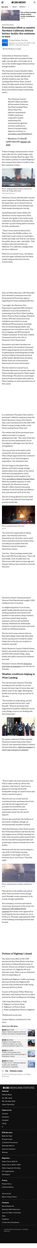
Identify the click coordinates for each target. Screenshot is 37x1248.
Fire (6, 1071)
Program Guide (7, 1139)
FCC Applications (8, 1171)
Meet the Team (7, 1136)
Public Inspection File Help (11, 1168)
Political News (7, 1094)
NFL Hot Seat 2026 (8, 1101)
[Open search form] (34, 2)
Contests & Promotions (10, 1142)
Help (3, 1216)
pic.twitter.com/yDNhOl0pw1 (20, 134)
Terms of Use (6, 1193)
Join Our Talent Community (11, 1212)
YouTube (5, 1113)
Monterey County (16, 1071)
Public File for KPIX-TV (9, 1161)
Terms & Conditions (8, 1149)
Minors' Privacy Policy (9, 1197)
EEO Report (6, 1174)
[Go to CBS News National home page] (18, 2)
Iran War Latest (7, 1098)
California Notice (8, 1187)
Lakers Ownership (8, 1104)
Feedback (5, 1219)
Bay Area (5, 7)
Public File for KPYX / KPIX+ (11, 1165)
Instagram (5, 1120)
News (14, 7)
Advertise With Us (8, 1146)
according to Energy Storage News (20, 479)
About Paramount (8, 1206)
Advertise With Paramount (11, 1209)
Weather (22, 7)
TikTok (4, 1123)
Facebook (5, 1117)
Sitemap (5, 1152)
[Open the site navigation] (6, 2)
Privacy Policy (6, 1184)
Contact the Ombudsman (10, 1222)
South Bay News (8, 24)
